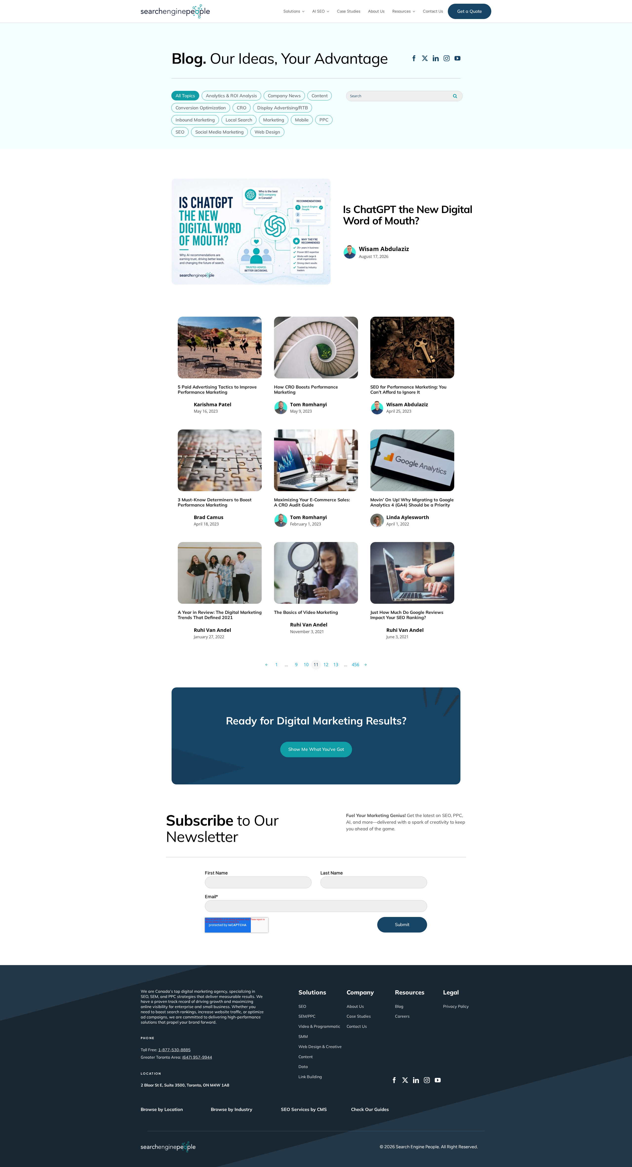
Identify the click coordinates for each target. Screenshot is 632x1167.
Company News (284, 95)
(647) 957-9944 (197, 1057)
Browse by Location (162, 1109)
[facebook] (414, 58)
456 (355, 664)
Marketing (273, 120)
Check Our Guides (370, 1109)
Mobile (302, 120)
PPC (323, 120)
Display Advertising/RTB (282, 108)
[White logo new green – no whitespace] (168, 1143)
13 (335, 664)
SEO (180, 132)
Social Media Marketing (219, 132)
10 (306, 664)
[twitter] (425, 58)
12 (325, 664)
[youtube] (457, 58)
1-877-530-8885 (174, 1049)
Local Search (239, 120)
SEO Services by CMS (304, 1109)
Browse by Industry (231, 1109)
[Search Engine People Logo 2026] (175, 6)
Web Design (267, 132)
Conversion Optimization (201, 108)
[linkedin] (436, 58)
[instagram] (447, 58)
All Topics (185, 95)
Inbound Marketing (195, 120)
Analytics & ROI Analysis (231, 95)
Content (320, 95)
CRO (241, 108)
